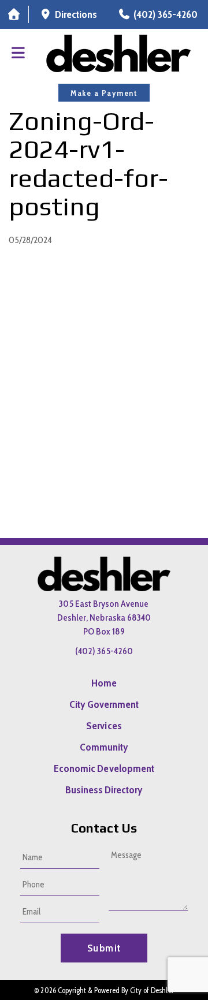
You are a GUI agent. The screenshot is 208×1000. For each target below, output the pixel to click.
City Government (104, 704)
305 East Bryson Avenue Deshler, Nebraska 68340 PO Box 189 (104, 617)
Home (104, 683)
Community (104, 747)
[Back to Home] (118, 53)
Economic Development (104, 768)
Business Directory (104, 789)
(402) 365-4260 (104, 650)
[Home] (14, 14)
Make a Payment (104, 93)
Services (103, 725)
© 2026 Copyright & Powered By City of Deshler (103, 990)
